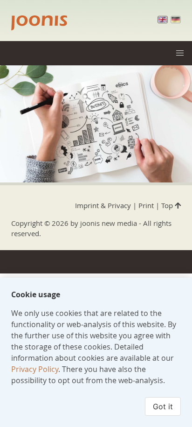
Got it (163, 406)
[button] (180, 53)
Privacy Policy (34, 369)
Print (146, 205)
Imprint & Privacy (103, 205)
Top (168, 205)
